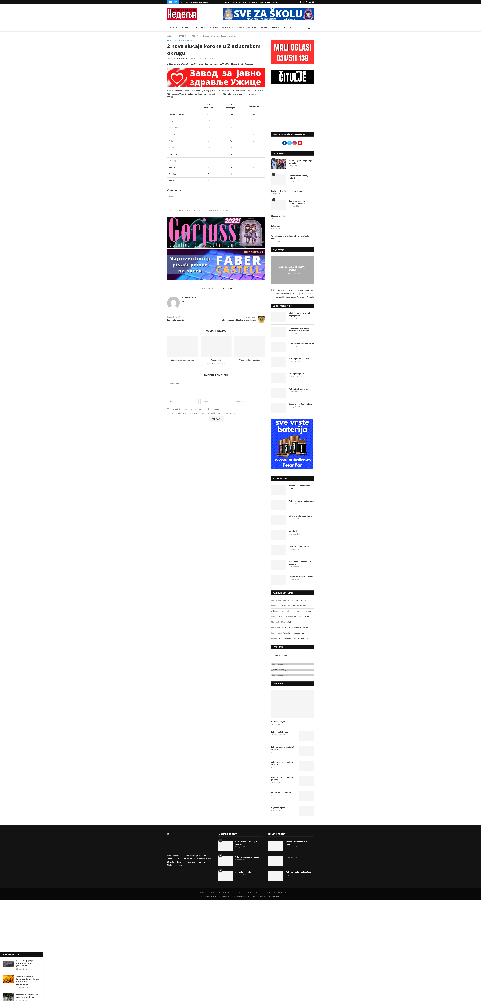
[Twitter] (303, 2)
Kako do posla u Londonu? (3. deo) (282, 748)
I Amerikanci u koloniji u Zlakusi (299, 176)
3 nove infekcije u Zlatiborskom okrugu (295, 611)
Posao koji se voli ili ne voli (294, 633)
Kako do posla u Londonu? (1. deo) (282, 778)
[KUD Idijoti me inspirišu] (278, 362)
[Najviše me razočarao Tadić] (278, 580)
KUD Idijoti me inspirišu (299, 358)
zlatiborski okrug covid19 (218, 210)
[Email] (313, 2)
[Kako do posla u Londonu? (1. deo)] (306, 781)
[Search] (312, 27)
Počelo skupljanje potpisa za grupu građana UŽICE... (24, 963)
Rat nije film (182, 360)
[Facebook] (300, 2)
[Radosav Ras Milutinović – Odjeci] (278, 490)
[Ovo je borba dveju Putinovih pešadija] (278, 205)
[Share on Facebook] (223, 288)
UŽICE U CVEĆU (253, 892)
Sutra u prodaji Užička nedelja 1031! (294, 616)
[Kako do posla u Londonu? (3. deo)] (306, 751)
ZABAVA (267, 892)
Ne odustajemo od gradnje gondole (300, 161)
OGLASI (254, 2)
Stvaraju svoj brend (297, 374)
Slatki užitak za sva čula (299, 389)
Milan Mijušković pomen (196, 2)
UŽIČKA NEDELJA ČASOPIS (269, 2)
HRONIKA (194, 36)
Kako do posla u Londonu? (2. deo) (282, 763)
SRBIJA (240, 28)
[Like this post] (221, 288)
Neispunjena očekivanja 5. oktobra (249, 360)
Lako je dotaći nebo (279, 732)
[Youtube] (310, 2)
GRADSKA (173, 28)
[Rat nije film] (182, 346)
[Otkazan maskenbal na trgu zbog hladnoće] (8, 997)
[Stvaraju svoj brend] (278, 378)
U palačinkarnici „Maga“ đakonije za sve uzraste (299, 329)
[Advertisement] (292, 109)
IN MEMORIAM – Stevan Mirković (294, 600)
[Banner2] (292, 670)
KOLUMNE (213, 28)
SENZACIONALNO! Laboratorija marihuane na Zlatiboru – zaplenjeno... (27, 980)
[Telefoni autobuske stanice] (225, 861)
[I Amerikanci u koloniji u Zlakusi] (278, 179)
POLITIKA (199, 28)
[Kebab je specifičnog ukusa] (278, 408)
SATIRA (264, 28)
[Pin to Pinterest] (228, 288)
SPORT (275, 28)
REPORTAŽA (224, 892)
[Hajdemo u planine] (306, 811)
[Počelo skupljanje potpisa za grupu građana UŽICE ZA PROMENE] (8, 963)
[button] (181, 2)
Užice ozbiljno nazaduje (216, 360)
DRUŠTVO (186, 28)
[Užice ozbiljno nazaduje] (216, 346)
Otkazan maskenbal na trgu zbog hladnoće (27, 995)
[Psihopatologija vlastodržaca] (278, 505)
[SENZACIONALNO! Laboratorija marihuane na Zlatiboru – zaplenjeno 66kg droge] (8, 979)
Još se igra (275, 226)
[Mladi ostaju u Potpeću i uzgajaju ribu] (278, 317)
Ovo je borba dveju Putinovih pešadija (297, 202)
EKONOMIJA (227, 28)
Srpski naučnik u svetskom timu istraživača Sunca (290, 237)
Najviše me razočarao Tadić (301, 576)
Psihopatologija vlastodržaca (301, 501)
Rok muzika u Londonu (281, 792)
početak (170, 36)
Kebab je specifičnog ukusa (300, 404)
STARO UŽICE (238, 892)
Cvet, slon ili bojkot (243, 872)
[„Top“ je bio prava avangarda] (278, 347)
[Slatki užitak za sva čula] (278, 393)
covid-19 (172, 210)
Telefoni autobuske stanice (247, 857)
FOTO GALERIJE (280, 892)
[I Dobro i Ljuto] (292, 704)
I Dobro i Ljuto (279, 721)
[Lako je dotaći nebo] (306, 736)
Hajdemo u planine (279, 807)
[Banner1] (292, 664)
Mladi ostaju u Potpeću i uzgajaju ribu (299, 314)
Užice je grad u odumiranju (300, 516)
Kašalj (288, 622)
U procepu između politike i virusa (293, 627)
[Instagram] (306, 2)
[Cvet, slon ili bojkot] (225, 876)
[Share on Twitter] (226, 288)
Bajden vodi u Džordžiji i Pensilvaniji (286, 191)
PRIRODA (211, 892)
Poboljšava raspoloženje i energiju (293, 638)
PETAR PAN (199, 892)
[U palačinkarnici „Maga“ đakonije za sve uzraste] (278, 332)
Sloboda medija (278, 216)
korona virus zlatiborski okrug (191, 210)
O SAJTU (226, 2)
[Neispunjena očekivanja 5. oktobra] (249, 346)
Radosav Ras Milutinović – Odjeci (292, 268)
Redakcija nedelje (181, 58)
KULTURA (252, 28)
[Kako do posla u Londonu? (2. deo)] (306, 766)
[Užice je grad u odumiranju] (278, 520)
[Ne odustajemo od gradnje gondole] (278, 164)
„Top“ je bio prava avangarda (301, 343)
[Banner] (292, 675)
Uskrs (273, 611)
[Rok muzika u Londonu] (306, 796)
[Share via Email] (231, 288)
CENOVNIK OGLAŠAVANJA (241, 2)
